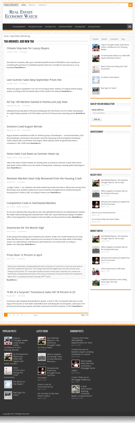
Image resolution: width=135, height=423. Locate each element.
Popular (95, 39)
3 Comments (26, 130)
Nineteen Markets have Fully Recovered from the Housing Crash (44, 178)
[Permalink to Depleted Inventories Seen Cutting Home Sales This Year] (96, 282)
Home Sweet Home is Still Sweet (113, 269)
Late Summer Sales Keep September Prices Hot (34, 79)
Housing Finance (94, 27)
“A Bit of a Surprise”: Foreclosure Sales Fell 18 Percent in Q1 (41, 292)
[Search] (130, 5)
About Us (32, 5)
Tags (123, 39)
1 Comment (23, 52)
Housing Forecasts (35, 27)
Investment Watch (65, 27)
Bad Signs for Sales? (109, 88)
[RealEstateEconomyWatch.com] (21, 17)
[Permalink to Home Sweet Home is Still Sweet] (96, 271)
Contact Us (42, 5)
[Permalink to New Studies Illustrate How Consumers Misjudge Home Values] (75, 363)
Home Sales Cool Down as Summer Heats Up (33, 153)
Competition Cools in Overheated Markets (31, 203)
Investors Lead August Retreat (24, 126)
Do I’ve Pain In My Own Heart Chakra (105, 219)
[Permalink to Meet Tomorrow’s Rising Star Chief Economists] (96, 69)
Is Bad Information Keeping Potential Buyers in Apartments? (81, 391)
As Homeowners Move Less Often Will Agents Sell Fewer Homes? (16, 359)
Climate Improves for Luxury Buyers (28, 48)
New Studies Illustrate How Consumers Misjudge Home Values (83, 366)
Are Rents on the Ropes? (110, 77)
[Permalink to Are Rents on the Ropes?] (96, 80)
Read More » (20, 67)
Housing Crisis (50, 27)
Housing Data (80, 27)
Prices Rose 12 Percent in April (24, 255)
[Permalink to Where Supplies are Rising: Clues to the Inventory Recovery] (96, 193)
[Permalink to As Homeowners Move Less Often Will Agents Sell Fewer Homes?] (96, 58)
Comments (114, 39)
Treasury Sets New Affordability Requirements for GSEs (81, 340)
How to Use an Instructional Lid (103, 213)
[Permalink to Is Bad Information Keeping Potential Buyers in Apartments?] (75, 389)
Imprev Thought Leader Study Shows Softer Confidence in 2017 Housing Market (115, 47)
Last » (36, 315)
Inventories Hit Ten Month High (25, 227)
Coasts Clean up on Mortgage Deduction (80, 378)
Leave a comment (24, 157)
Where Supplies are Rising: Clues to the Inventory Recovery (54, 358)
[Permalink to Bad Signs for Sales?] (96, 91)
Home (23, 5)
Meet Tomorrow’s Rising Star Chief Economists (14, 373)
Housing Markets (19, 27)
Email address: (98, 110)
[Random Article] (129, 27)
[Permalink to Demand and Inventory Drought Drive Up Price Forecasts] (96, 204)
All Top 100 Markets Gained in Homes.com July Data (37, 102)
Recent (104, 39)
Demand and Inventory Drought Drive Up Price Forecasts (49, 373)
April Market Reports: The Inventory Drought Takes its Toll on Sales (49, 343)
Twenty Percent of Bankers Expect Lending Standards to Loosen (82, 351)
